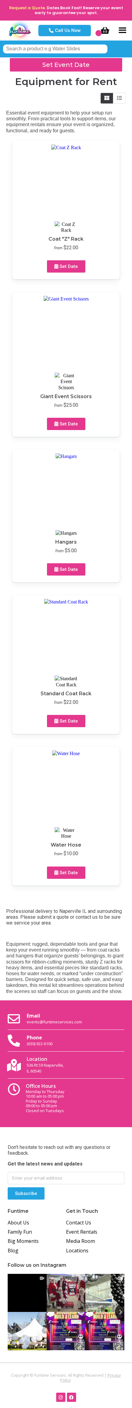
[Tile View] (107, 98)
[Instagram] (60, 1397)
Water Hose (66, 845)
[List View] (119, 98)
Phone (39, 1040)
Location (45, 1065)
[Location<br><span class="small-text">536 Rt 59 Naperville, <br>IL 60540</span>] (14, 1065)
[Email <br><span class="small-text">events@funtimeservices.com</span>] (14, 1019)
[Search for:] (55, 48)
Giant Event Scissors (66, 396)
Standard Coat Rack (66, 693)
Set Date (68, 266)
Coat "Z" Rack (66, 239)
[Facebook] (71, 1397)
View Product (41, 180)
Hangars (66, 542)
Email (54, 1018)
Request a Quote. (27, 8)
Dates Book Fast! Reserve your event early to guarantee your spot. (79, 10)
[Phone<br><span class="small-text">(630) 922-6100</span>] (14, 1040)
